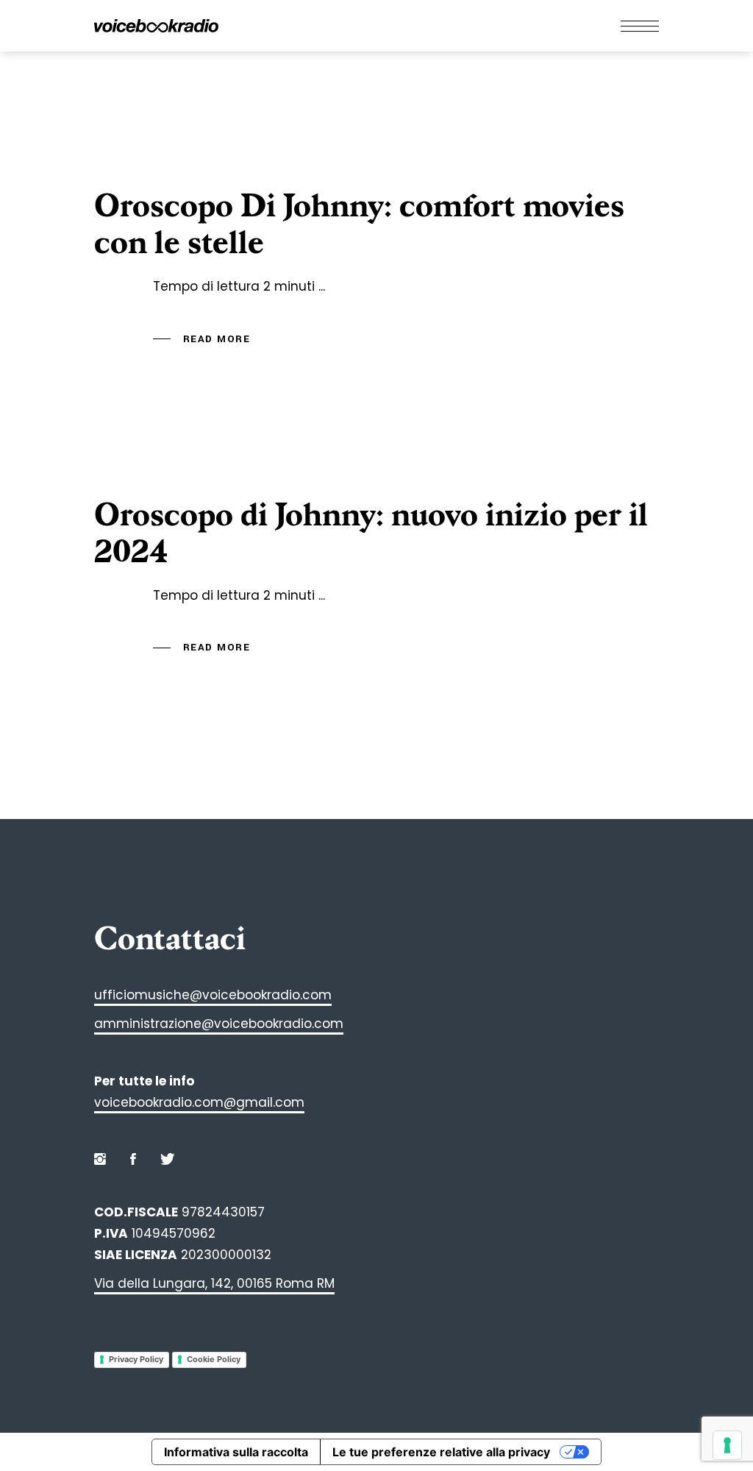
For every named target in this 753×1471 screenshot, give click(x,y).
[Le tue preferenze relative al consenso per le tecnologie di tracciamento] (727, 1445)
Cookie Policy (213, 1359)
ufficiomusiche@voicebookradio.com (213, 995)
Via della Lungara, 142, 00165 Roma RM (214, 1283)
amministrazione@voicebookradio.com (218, 1023)
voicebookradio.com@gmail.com (199, 1102)
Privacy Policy (136, 1359)
